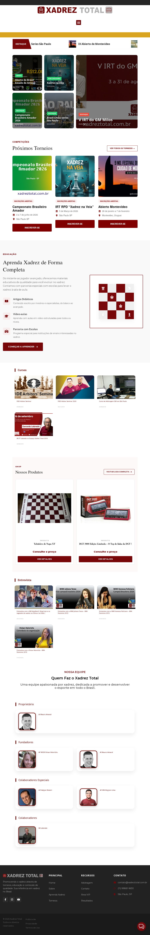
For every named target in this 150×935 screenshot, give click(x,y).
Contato (85, 888)
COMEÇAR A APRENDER (21, 346)
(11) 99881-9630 (126, 888)
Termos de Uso (33, 927)
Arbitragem (87, 882)
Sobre (52, 888)
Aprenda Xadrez (57, 894)
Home (52, 882)
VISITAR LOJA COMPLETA (117, 472)
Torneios (53, 900)
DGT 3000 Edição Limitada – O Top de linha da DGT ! (105, 543)
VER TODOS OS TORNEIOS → (122, 148)
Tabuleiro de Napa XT (44, 543)
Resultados (87, 900)
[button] (78, 22)
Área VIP (85, 894)
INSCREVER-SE (32, 227)
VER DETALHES (44, 559)
